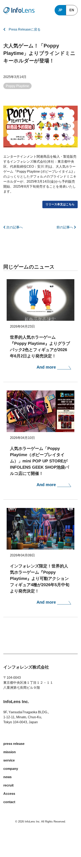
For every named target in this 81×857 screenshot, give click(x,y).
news (7, 777)
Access (9, 793)
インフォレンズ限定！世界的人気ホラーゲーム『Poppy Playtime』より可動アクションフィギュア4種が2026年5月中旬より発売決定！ (39, 578)
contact (9, 802)
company (10, 768)
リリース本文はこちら (60, 204)
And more (47, 367)
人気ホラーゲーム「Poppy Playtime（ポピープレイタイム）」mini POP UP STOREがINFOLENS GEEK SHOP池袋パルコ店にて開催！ (39, 461)
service (9, 760)
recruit (8, 785)
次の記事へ (14, 227)
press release (14, 744)
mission (9, 752)
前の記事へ (65, 227)
